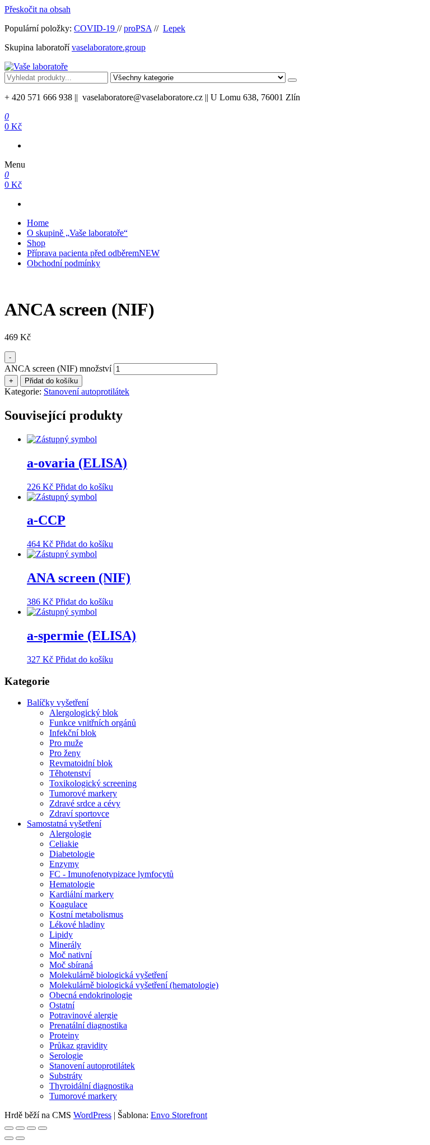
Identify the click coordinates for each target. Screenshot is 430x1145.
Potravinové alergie (83, 1015)
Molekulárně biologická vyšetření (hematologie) (133, 985)
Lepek (174, 28)
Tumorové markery (83, 793)
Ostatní (61, 1005)
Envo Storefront (179, 1115)
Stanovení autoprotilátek (86, 391)
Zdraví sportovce (79, 813)
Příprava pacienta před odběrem (93, 253)
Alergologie (70, 833)
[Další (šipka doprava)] (20, 1138)
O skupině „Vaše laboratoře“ (77, 233)
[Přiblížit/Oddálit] (8, 1128)
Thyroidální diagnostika (91, 1086)
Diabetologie (72, 854)
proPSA (138, 28)
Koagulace (68, 904)
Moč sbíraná (71, 965)
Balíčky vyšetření (57, 702)
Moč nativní (70, 954)
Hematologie (72, 884)
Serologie (66, 1055)
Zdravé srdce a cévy (84, 803)
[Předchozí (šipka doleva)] (8, 1138)
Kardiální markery (81, 894)
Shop (36, 243)
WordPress (92, 1115)
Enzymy (64, 864)
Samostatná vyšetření (64, 823)
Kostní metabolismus (86, 914)
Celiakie (63, 844)
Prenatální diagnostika (88, 1025)
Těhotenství (70, 773)
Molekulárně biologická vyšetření (108, 975)
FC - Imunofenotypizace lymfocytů (111, 874)
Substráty (65, 1076)
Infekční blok (72, 733)
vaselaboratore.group (109, 47)
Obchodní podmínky (63, 263)
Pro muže (66, 743)
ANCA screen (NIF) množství (57, 368)
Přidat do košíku (51, 381)
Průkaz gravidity (78, 1045)
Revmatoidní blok (81, 763)
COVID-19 (95, 28)
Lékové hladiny (77, 924)
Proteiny (64, 1035)
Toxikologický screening (93, 783)
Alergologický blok (83, 712)
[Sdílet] (31, 1128)
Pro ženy (65, 753)
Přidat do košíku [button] (84, 487)
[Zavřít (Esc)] (42, 1128)
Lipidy (61, 934)
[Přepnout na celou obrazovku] (20, 1128)
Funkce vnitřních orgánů (92, 722)
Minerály (65, 944)
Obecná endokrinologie (90, 995)
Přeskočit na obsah (37, 9)
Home (38, 223)
